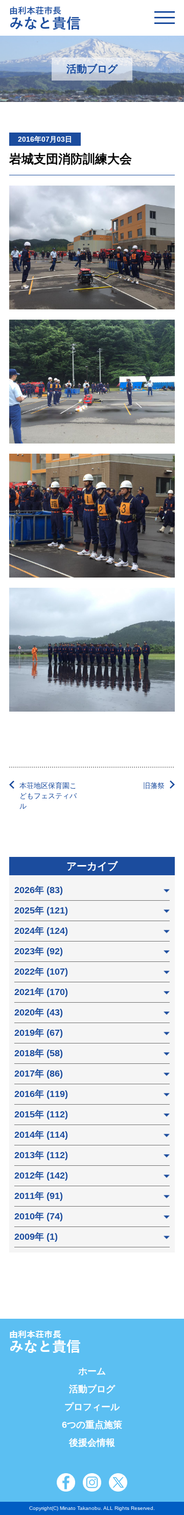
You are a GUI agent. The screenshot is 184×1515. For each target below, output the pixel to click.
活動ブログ (92, 1389)
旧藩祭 (154, 785)
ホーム (92, 1371)
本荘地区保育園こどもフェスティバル (48, 795)
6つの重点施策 (92, 1425)
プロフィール (92, 1407)
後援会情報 (92, 1443)
